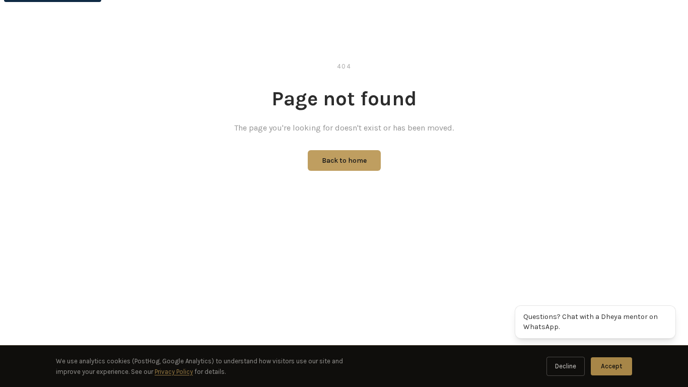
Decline (565, 366)
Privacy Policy (174, 371)
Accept (611, 366)
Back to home (344, 160)
